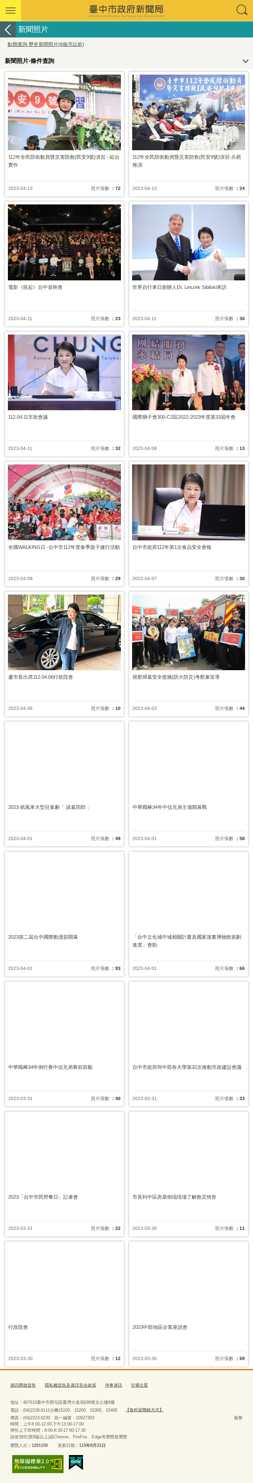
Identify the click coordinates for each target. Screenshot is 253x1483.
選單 (10, 10)
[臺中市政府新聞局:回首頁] (126, 10)
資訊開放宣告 (23, 1385)
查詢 (242, 10)
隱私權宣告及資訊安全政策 (70, 1385)
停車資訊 (113, 1385)
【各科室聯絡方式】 (144, 1409)
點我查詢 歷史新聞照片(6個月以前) (46, 44)
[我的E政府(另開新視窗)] (76, 1462)
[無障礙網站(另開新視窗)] (38, 1464)
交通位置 (139, 1385)
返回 (8, 29)
